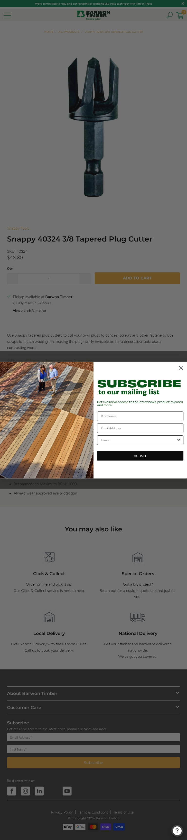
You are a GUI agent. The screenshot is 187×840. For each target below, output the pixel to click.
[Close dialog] (181, 368)
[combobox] (139, 439)
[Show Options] (179, 439)
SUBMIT (140, 455)
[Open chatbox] (177, 831)
